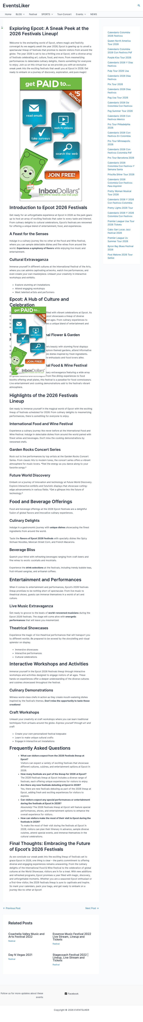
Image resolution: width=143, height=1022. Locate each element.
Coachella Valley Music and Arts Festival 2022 (26, 935)
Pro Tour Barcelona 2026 (121, 157)
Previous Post (11, 908)
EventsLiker (16, 5)
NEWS (93, 14)
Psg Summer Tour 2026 (120, 111)
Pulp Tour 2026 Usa (118, 70)
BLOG (19, 14)
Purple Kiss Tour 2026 (119, 57)
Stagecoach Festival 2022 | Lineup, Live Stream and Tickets (70, 957)
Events (79, 14)
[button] (139, 5)
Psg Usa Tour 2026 (118, 97)
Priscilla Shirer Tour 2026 (121, 174)
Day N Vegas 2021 (20, 954)
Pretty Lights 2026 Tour (120, 207)
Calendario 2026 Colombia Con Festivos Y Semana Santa (121, 166)
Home (8, 14)
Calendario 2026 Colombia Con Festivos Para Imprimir (120, 182)
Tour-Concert (64, 14)
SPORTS (45, 14)
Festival (33, 14)
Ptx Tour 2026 (115, 84)
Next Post (92, 908)
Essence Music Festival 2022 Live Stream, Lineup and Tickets (72, 936)
